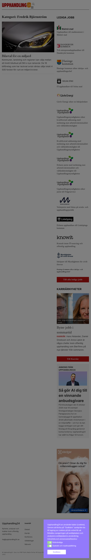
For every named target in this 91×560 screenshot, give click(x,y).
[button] (76, 552)
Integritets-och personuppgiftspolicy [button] (62, 539)
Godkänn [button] (56, 552)
